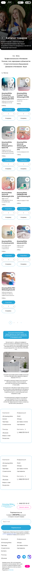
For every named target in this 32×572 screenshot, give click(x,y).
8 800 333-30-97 (24, 432)
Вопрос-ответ (6, 435)
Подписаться (16, 528)
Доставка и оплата (22, 545)
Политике (11, 570)
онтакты (3, 551)
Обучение (4, 558)
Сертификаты (21, 548)
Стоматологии (5, 548)
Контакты (20, 429)
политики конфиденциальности (9, 533)
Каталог (4, 419)
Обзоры (19, 419)
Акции (18, 416)
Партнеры (5, 422)
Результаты (5, 438)
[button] (17, 432)
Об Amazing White (6, 542)
